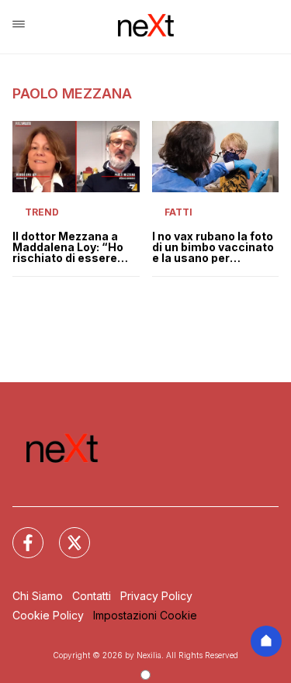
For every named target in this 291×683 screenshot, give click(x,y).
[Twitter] (65, 533)
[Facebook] (18, 533)
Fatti (178, 212)
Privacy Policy (156, 595)
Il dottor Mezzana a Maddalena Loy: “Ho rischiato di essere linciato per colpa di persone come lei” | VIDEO (67, 247)
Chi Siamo (37, 595)
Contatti (91, 595)
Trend (42, 212)
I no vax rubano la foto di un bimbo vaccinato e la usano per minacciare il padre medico (213, 247)
